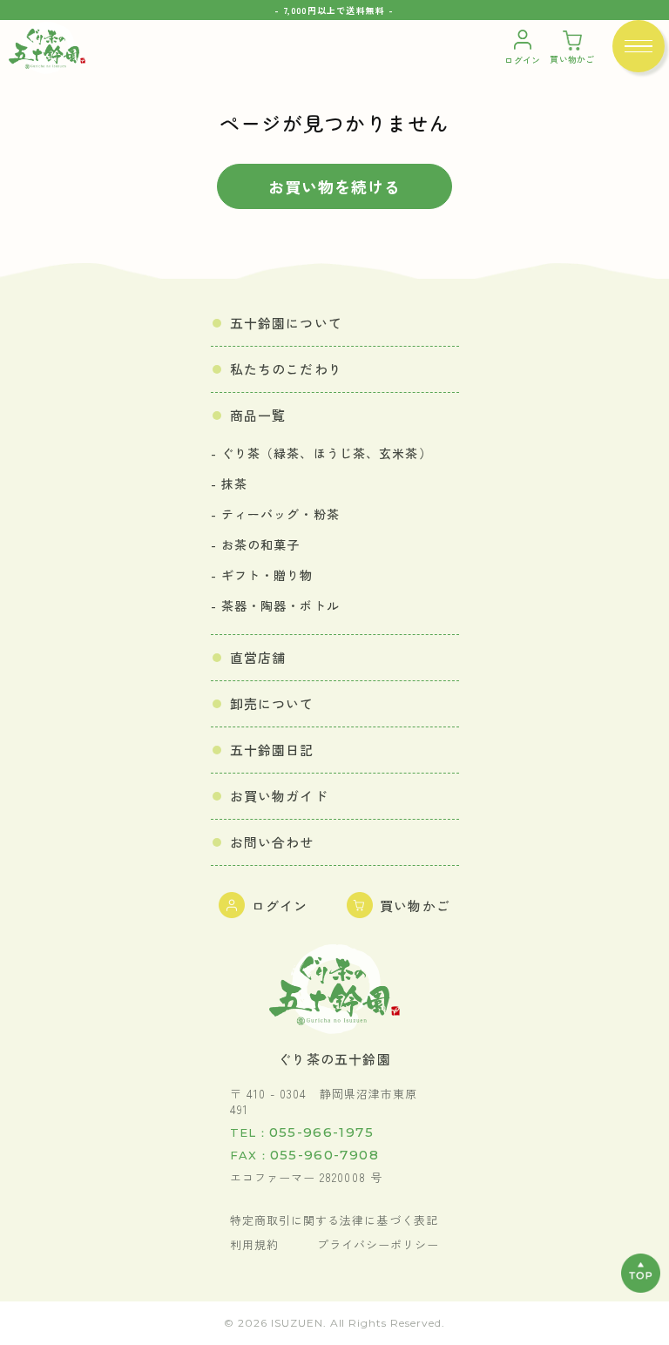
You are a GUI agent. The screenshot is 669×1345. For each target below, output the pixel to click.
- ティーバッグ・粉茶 (275, 514)
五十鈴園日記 (272, 749)
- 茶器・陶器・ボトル (275, 605)
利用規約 (254, 1245)
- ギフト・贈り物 (262, 575)
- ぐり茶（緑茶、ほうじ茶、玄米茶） (321, 453)
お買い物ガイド (279, 796)
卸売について (272, 703)
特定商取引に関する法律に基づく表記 (334, 1220)
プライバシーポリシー (378, 1245)
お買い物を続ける (334, 186)
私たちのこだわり (286, 369)
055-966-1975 (302, 1132)
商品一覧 (258, 415)
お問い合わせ (272, 842)
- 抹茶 (229, 483)
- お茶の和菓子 (256, 544)
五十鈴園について (286, 323)
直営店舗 (258, 657)
